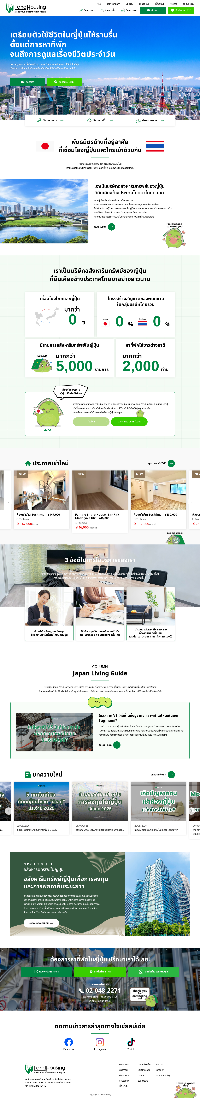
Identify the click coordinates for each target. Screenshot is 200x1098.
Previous (8, 501)
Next (191, 501)
